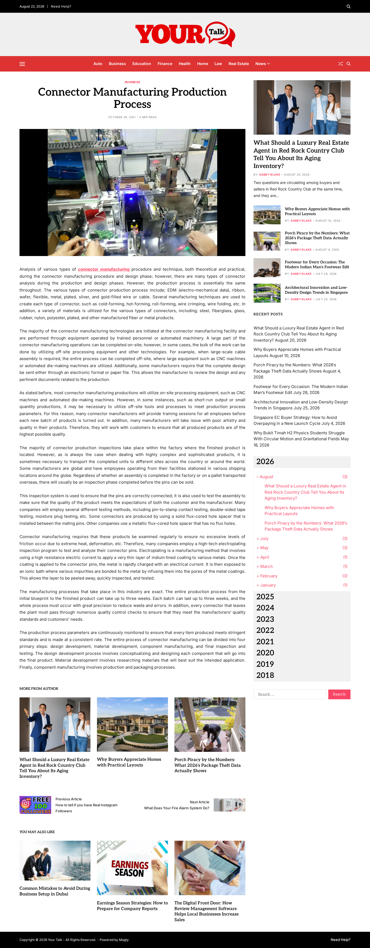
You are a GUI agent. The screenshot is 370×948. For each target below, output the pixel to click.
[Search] (348, 6)
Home (202, 63)
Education (141, 63)
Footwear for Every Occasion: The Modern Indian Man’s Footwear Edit (317, 264)
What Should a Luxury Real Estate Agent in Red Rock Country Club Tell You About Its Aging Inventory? (54, 768)
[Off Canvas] (22, 64)
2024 (265, 608)
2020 (265, 653)
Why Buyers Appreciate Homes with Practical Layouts (129, 762)
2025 (265, 597)
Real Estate (239, 63)
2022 (265, 630)
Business (117, 63)
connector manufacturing (103, 269)
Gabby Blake (269, 174)
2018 (265, 675)
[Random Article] (340, 63)
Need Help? (61, 6)
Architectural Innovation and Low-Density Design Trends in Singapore (316, 290)
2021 (265, 642)
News (260, 63)
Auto (97, 63)
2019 (265, 664)
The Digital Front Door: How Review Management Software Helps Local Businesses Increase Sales (206, 912)
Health (185, 63)
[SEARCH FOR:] (288, 695)
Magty (123, 940)
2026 (265, 461)
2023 (265, 619)
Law (218, 63)
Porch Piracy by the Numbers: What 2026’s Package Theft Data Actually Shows (207, 765)
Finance (165, 63)
